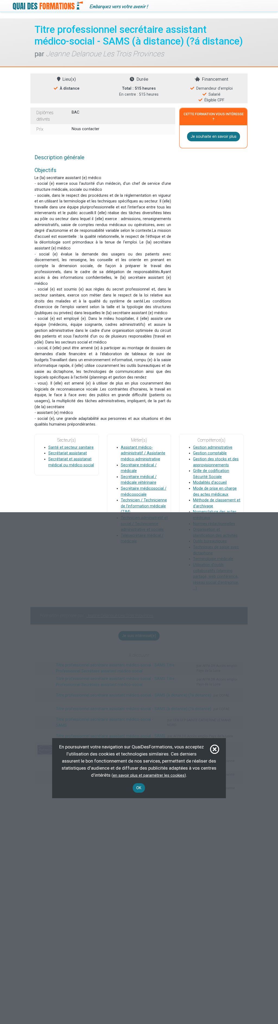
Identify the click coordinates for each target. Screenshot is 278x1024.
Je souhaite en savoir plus (213, 136)
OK (138, 788)
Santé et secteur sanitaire (71, 447)
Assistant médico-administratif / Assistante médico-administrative (143, 453)
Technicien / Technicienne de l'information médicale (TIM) (144, 506)
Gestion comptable (210, 453)
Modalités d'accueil (210, 482)
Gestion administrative (212, 447)
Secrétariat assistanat (67, 453)
